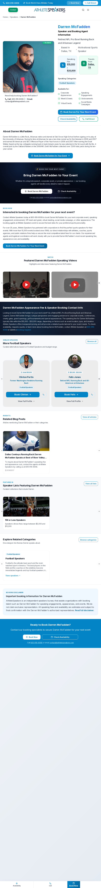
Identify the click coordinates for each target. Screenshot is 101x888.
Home (5, 17)
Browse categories (88, 540)
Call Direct (90, 119)
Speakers (14, 17)
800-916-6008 (38, 197)
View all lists (90, 484)
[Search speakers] (83, 10)
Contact (13, 10)
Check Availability (76, 4)
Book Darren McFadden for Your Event (50, 156)
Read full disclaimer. (84, 610)
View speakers (12, 575)
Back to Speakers (12, 4)
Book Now (93, 4)
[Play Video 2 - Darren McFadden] (74, 285)
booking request (24, 330)
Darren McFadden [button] (74, 26)
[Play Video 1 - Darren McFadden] (26, 285)
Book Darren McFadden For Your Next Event (25, 246)
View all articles (89, 417)
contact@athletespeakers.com (61, 197)
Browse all (91, 341)
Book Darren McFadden (38, 191)
